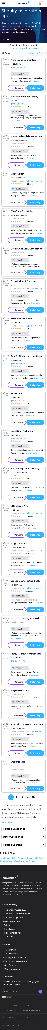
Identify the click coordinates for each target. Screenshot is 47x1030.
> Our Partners (9, 965)
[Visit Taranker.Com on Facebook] (3, 1025)
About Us (30, 1005)
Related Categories (14, 828)
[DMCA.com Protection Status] (7, 997)
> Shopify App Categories (14, 957)
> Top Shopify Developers (14, 961)
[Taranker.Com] (23, 2)
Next (35, 797)
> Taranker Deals (10, 953)
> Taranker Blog (9, 950)
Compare (18, 88)
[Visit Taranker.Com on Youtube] (18, 1025)
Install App (35, 88)
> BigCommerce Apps (12, 933)
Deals (14, 48)
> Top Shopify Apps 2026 (14, 910)
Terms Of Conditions (31, 1010)
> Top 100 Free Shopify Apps (16, 913)
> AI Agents (7, 936)
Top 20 (22, 48)
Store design (16, 45)
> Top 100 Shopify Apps (13, 917)
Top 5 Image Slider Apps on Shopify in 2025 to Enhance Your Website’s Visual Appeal (21, 859)
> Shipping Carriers (11, 969)
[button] (41, 3)
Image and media (30, 45)
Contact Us (17, 1005)
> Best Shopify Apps (11, 921)
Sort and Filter (37, 53)
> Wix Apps (7, 925)
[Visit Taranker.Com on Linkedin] (13, 1025)
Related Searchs (12, 844)
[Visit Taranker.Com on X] (8, 1025)
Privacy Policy (12, 1010)
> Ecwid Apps (8, 929)
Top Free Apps (32, 48)
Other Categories (13, 836)
